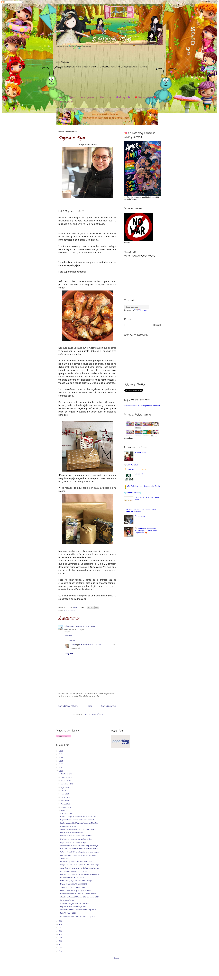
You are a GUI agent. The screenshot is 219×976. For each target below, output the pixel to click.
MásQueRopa (69, 626)
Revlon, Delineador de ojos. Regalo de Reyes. (76, 890)
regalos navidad (69, 611)
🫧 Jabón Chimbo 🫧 (132, 493)
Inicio (90, 706)
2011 (60, 948)
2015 (61, 934)
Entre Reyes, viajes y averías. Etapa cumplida (76, 881)
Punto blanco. (140, 516)
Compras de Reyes (67, 900)
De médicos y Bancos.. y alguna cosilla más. (76, 861)
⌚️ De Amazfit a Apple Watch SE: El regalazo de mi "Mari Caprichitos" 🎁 (146, 530)
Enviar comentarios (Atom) (93, 714)
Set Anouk (64, 858)
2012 (61, 944)
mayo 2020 (65, 797)
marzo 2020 (66, 804)
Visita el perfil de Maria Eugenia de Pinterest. (142, 406)
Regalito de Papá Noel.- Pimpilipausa (73, 906)
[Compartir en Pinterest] (98, 607)
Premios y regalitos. (87, 97)
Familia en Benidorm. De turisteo (72, 878)
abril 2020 (65, 801)
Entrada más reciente (68, 706)
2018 (61, 924)
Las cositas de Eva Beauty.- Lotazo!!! (73, 871)
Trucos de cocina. (105, 97)
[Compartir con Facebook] (95, 607)
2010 (61, 951)
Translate (143, 310)
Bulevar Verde (140, 453)
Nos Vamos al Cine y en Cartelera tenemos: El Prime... (79, 874)
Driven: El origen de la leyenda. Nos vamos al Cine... (78, 816)
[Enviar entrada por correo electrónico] (82, 607)
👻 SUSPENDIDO (131, 465)
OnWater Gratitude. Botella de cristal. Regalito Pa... (78, 910)
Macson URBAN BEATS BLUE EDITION (74, 884)
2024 (61, 758)
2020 (61, 771)
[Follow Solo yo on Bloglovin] (63, 738)
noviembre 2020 (67, 777)
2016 (61, 931)
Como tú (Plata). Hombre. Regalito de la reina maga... (79, 852)
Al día (61, 97)
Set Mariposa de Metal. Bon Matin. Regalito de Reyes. (79, 845)
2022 (61, 764)
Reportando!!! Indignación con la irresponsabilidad (77, 820)
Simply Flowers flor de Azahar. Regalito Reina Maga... (79, 865)
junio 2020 (65, 794)
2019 (61, 921)
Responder (68, 635)
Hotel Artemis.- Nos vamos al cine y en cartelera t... (79, 855)
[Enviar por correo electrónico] (88, 607)
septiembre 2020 (67, 784)
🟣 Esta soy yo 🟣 (123, 97)
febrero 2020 (66, 807)
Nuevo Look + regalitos (68, 826)
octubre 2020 (66, 781)
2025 (61, 754)
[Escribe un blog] (91, 607)
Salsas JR (139, 474)
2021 (61, 768)
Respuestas (71, 640)
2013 (61, 941)
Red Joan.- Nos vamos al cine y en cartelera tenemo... (79, 849)
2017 (61, 928)
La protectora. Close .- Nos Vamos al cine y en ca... (78, 916)
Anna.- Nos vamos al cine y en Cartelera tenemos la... (79, 868)
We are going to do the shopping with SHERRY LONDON (141, 510)
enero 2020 (65, 811)
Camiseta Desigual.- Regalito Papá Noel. (74, 903)
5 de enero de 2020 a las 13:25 (86, 626)
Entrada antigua (108, 706)
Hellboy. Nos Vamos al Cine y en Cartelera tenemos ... (79, 894)
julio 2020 (65, 791)
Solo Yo (68, 607)
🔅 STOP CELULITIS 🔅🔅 (135, 469)
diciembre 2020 (67, 774)
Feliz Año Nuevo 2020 (68, 913)
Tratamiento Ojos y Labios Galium (72, 887)
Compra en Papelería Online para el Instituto (76, 836)
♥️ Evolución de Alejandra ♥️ (145, 97)
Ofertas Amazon (66, 813)
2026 (61, 751)
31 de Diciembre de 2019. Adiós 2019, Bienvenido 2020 (79, 897)
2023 (61, 761)
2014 (61, 938)
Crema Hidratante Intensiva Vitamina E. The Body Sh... (80, 829)
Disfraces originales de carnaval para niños (76, 839)
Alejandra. (72, 97)
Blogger (116, 958)
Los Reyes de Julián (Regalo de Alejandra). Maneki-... (79, 823)
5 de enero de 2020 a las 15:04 (90, 645)
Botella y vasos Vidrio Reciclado (71, 833)
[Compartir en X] (93, 607)
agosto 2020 (66, 787)
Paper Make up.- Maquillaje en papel (73, 842)
